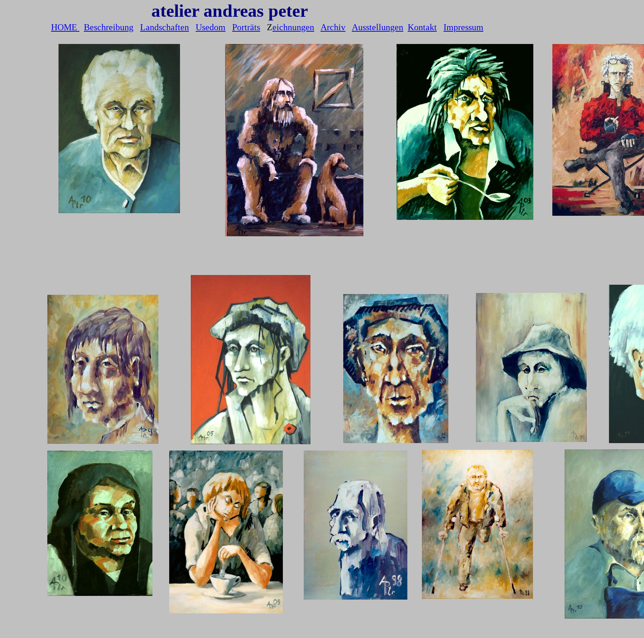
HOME (65, 27)
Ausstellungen (377, 27)
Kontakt (422, 27)
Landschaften (164, 27)
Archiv (333, 27)
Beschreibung (108, 27)
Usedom (210, 27)
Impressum (463, 27)
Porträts (246, 27)
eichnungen (293, 27)
